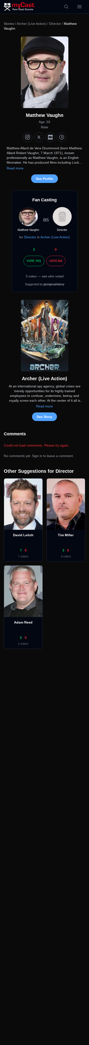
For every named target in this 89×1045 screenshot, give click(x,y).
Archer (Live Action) (31, 24)
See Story (44, 417)
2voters (23, 643)
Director (55, 24)
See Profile (44, 179)
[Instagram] (27, 137)
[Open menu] (79, 6)
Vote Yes (34, 261)
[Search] (66, 6)
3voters (66, 556)
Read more (15, 168)
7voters (23, 556)
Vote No (55, 261)
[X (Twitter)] (39, 137)
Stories (9, 24)
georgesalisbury (53, 284)
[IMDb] (50, 137)
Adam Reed (23, 622)
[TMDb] (61, 137)
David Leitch (23, 535)
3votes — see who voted (45, 276)
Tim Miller (66, 535)
